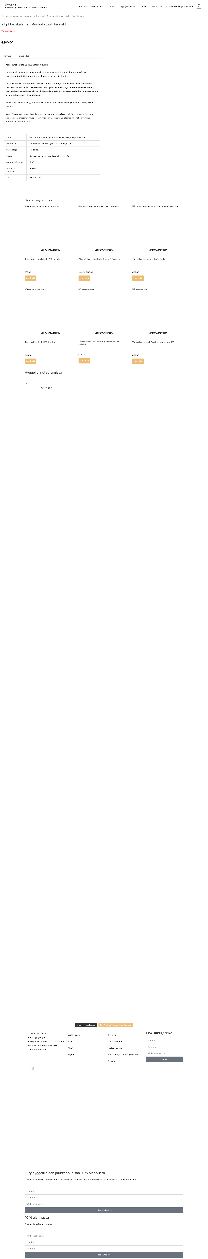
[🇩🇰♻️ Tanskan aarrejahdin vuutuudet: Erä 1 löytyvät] (84, 515)
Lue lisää (30, 278)
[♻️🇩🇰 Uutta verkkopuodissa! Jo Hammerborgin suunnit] (44, 808)
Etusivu (83, 6)
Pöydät (71, 1054)
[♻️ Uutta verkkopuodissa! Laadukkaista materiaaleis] (84, 675)
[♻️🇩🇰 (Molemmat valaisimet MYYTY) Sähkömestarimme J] (164, 408)
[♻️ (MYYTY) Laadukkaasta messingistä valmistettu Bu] (124, 788)
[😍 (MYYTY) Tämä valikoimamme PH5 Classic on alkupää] (44, 547)
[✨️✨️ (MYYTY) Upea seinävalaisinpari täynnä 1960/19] (164, 677)
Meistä (113, 6)
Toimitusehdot (115, 1041)
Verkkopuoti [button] (97, 6)
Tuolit (70, 1041)
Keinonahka (35, 143)
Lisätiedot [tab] (24, 56)
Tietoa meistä (115, 1048)
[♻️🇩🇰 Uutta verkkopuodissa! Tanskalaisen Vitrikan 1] (164, 557)
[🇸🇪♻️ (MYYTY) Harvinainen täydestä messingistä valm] (84, 445)
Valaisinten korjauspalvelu (179, 6)
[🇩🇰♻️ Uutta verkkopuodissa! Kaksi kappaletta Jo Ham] (164, 951)
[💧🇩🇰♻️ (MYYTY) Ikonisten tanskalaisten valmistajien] (44, 669)
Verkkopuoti (15, 16)
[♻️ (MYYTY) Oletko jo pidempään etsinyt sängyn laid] (124, 927)
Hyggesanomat (128, 6)
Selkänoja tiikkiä (66, 143)
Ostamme (157, 6)
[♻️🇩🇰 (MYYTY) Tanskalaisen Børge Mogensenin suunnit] (84, 792)
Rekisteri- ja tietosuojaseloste (123, 1054)
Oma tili (144, 6)
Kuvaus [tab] (7, 56)
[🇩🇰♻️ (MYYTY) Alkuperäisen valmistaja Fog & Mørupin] (44, 935)
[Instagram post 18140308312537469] (124, 498)
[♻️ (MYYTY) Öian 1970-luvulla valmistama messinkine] (84, 925)
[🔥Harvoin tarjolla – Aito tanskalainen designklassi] (124, 677)
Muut (70, 1048)
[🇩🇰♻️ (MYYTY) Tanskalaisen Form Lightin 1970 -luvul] (164, 772)
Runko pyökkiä (49, 143)
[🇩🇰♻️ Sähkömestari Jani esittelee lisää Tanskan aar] (124, 408)
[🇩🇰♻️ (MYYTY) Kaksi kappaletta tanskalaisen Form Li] (44, 437)
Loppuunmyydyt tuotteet (33, 16)
